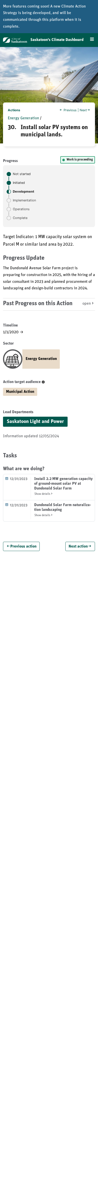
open (86, 304)
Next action (78, 547)
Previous (70, 110)
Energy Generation (23, 118)
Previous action (23, 547)
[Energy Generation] (31, 367)
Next (83, 110)
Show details (42, 494)
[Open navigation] (90, 40)
